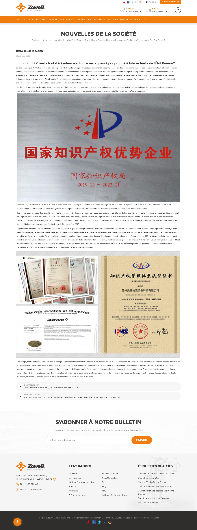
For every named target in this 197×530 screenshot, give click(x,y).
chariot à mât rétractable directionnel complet (156, 492)
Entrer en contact (170, 2)
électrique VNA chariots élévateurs (154, 498)
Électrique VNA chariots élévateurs (58, 19)
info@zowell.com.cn (161, 12)
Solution (72, 487)
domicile (73, 474)
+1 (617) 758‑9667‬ (133, 12)
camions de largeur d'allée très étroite (156, 474)
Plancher (155, 518)
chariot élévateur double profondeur (155, 487)
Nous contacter (133, 19)
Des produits (34, 19)
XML (104, 491)
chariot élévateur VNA (148, 478)
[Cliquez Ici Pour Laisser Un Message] (17, 522)
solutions (81, 19)
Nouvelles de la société (64, 40)
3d (103, 482)
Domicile (21, 19)
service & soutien (115, 19)
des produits (75, 478)
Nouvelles (47, 40)
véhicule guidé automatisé (81, 482)
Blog (104, 487)
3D (145, 19)
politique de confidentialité (115, 495)
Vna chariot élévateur (148, 503)
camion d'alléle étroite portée (152, 482)
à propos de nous (96, 19)
